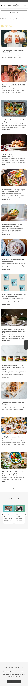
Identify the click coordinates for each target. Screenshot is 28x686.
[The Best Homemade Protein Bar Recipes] (14, 390)
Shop (5, 5)
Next (25, 514)
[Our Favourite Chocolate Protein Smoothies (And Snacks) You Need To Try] (14, 317)
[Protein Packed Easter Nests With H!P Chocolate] (14, 73)
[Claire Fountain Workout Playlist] (19, 508)
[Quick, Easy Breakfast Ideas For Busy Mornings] (14, 425)
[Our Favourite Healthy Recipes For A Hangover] (14, 108)
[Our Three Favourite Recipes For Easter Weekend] (14, 247)
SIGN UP (14, 682)
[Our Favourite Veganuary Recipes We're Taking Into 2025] (14, 177)
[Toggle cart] (24, 5)
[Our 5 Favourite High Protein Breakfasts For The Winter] (14, 212)
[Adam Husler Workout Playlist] (8, 508)
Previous (2, 514)
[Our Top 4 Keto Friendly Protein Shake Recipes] (14, 38)
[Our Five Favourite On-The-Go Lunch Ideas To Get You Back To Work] (14, 353)
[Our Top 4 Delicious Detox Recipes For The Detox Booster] (14, 282)
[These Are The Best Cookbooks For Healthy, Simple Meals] (14, 460)
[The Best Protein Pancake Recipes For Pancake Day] (14, 142)
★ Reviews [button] (26, 345)
